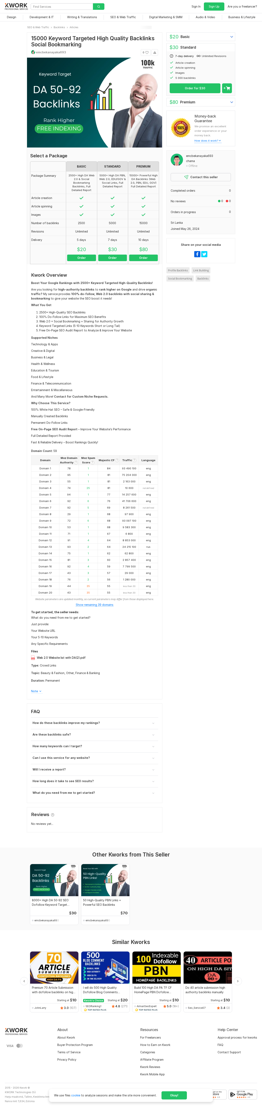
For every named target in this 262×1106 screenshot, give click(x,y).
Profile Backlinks (178, 270)
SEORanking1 (93, 1006)
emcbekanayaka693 (199, 156)
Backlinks (203, 278)
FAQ (220, 1045)
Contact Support (229, 1052)
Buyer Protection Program (75, 1045)
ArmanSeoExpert (147, 1006)
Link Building (201, 270)
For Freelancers (150, 1037)
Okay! (174, 1095)
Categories (147, 1052)
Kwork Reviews (150, 1067)
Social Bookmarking (180, 278)
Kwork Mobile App (152, 1074)
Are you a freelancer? (242, 6)
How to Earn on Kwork (155, 1045)
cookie (75, 1095)
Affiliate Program (152, 1059)
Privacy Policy (66, 1059)
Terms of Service (68, 1052)
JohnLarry (40, 1007)
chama (190, 161)
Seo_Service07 (197, 1007)
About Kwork (66, 1037)
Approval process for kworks (237, 1037)
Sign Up (214, 6)
